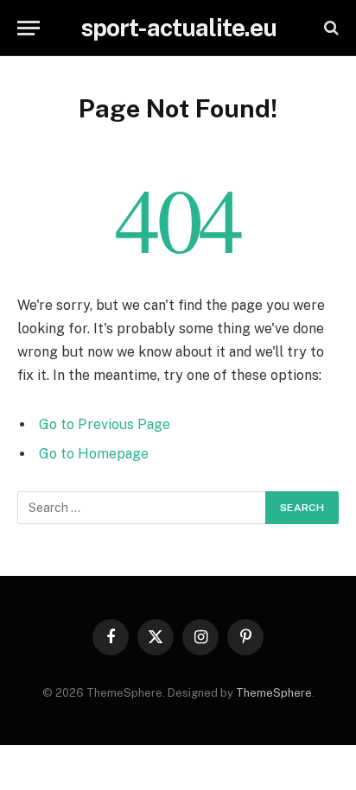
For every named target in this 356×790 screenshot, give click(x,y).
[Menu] (28, 28)
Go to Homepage (94, 454)
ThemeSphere (274, 692)
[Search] (330, 28)
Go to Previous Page (104, 424)
